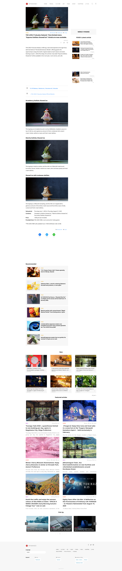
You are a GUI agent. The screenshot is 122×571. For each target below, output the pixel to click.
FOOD (68, 3)
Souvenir (58, 559)
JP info (87, 3)
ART (64, 3)
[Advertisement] (47, 249)
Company (75, 551)
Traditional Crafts (79, 562)
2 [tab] (58, 533)
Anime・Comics (79, 559)
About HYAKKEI (59, 551)
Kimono (85, 559)
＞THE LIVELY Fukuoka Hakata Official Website (42, 94)
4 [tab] (62, 533)
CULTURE (58, 3)
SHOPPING (80, 3)
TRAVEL (51, 3)
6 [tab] (66, 533)
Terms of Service (67, 551)
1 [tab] (55, 533)
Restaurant (38, 559)
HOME (45, 3)
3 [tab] (60, 533)
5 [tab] (64, 533)
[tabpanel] (61, 524)
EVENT (74, 3)
